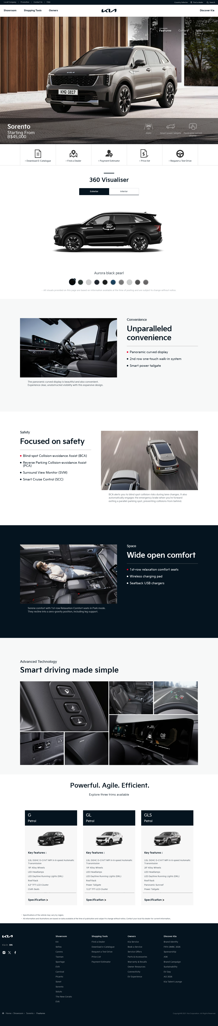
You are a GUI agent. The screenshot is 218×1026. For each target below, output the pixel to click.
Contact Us (38, 2)
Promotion (25, 2)
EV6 (57, 1001)
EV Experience (135, 976)
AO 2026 (168, 976)
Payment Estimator (101, 962)
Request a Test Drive (102, 952)
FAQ (48, 2)
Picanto (59, 976)
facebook (15, 952)
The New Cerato (64, 996)
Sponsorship (170, 952)
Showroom (10, 10)
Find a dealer (198, 2)
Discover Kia (207, 10)
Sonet (58, 981)
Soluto (59, 991)
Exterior (94, 191)
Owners (53, 10)
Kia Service (133, 942)
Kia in (7, 945)
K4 (57, 942)
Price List (96, 957)
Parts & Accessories (137, 957)
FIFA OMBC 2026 (172, 947)
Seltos (59, 947)
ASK (166, 957)
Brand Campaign (172, 962)
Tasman (59, 957)
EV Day (167, 972)
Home (8, 1013)
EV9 (57, 967)
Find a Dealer (98, 942)
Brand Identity (171, 942)
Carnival (60, 972)
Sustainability (170, 967)
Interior (124, 191)
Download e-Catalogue (103, 947)
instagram (4, 952)
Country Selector (181, 2)
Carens (59, 952)
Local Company (10, 2)
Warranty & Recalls (137, 962)
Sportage (60, 962)
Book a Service (135, 947)
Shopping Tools (33, 10)
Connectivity (134, 972)
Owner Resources (136, 967)
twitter (9, 952)
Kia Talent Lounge (173, 981)
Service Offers (135, 952)
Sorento (59, 987)
